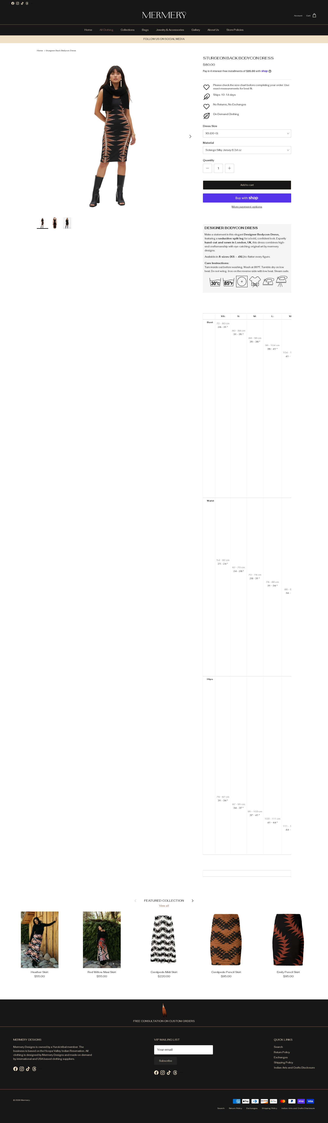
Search (278, 1047)
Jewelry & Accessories (170, 30)
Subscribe (165, 1060)
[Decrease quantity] (207, 168)
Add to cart (247, 185)
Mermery (25, 1100)
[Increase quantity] (229, 168)
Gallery (196, 30)
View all (164, 905)
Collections (128, 30)
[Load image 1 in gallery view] (116, 135)
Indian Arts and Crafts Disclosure (294, 1067)
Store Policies (235, 30)
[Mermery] (164, 16)
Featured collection (164, 900)
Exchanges (281, 1057)
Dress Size (210, 126)
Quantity (208, 160)
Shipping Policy (283, 1062)
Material (208, 142)
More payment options (247, 206)
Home (88, 30)
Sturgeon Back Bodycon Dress (61, 50)
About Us (213, 30)
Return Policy (282, 1052)
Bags (145, 30)
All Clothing (106, 30)
